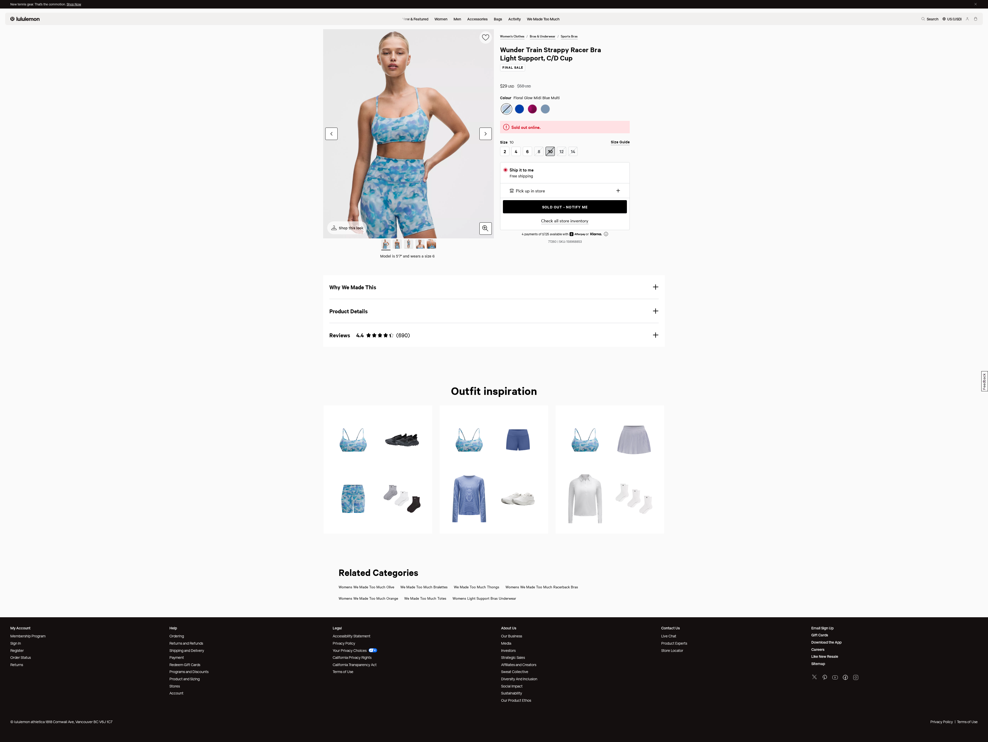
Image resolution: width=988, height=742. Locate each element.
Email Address (520, 377)
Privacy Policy (556, 400)
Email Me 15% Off (526, 418)
